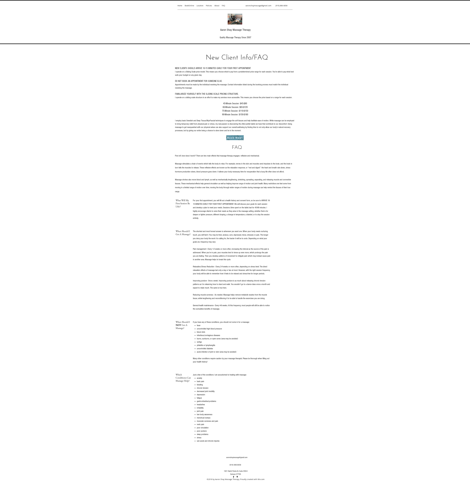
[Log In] (312, 2)
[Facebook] (233, 477)
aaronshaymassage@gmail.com (258, 5)
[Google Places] (237, 477)
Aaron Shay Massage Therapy (235, 29)
